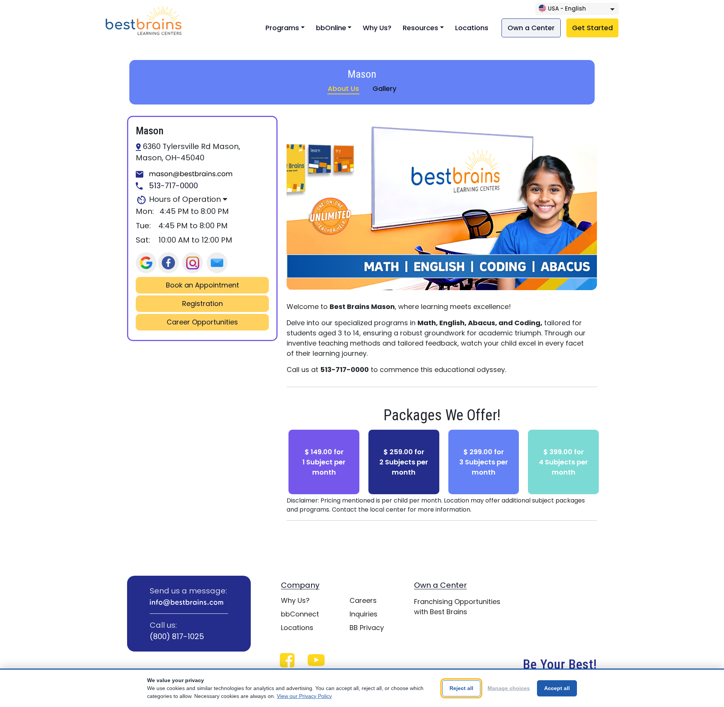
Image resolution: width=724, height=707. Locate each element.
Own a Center (531, 27)
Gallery (384, 88)
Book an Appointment (202, 285)
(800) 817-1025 (177, 636)
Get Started (592, 27)
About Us (343, 88)
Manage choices (509, 688)
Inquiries (363, 614)
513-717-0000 (172, 186)
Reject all (461, 688)
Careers (363, 600)
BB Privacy (367, 627)
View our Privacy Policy (304, 696)
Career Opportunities (202, 322)
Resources (420, 27)
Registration (202, 303)
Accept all (557, 688)
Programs (282, 27)
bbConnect (300, 614)
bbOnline (331, 27)
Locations (471, 27)
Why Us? (377, 27)
